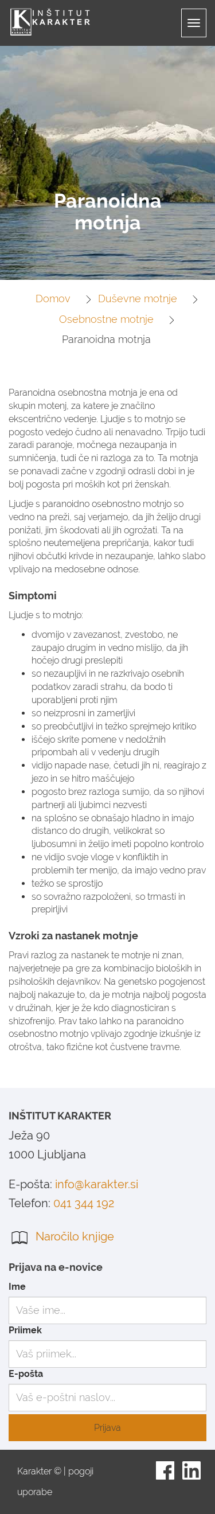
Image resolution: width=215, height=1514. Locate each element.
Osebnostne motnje (106, 319)
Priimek (25, 1330)
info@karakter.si (96, 1184)
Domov (53, 298)
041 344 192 (83, 1203)
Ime (17, 1286)
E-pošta (26, 1373)
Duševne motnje (137, 298)
